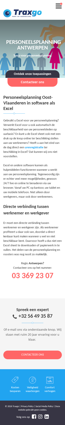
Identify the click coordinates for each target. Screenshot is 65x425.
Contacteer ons (32, 354)
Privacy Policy (27, 406)
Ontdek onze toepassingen (32, 74)
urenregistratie (34, 147)
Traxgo (22, 9)
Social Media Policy (44, 406)
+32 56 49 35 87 (35, 316)
